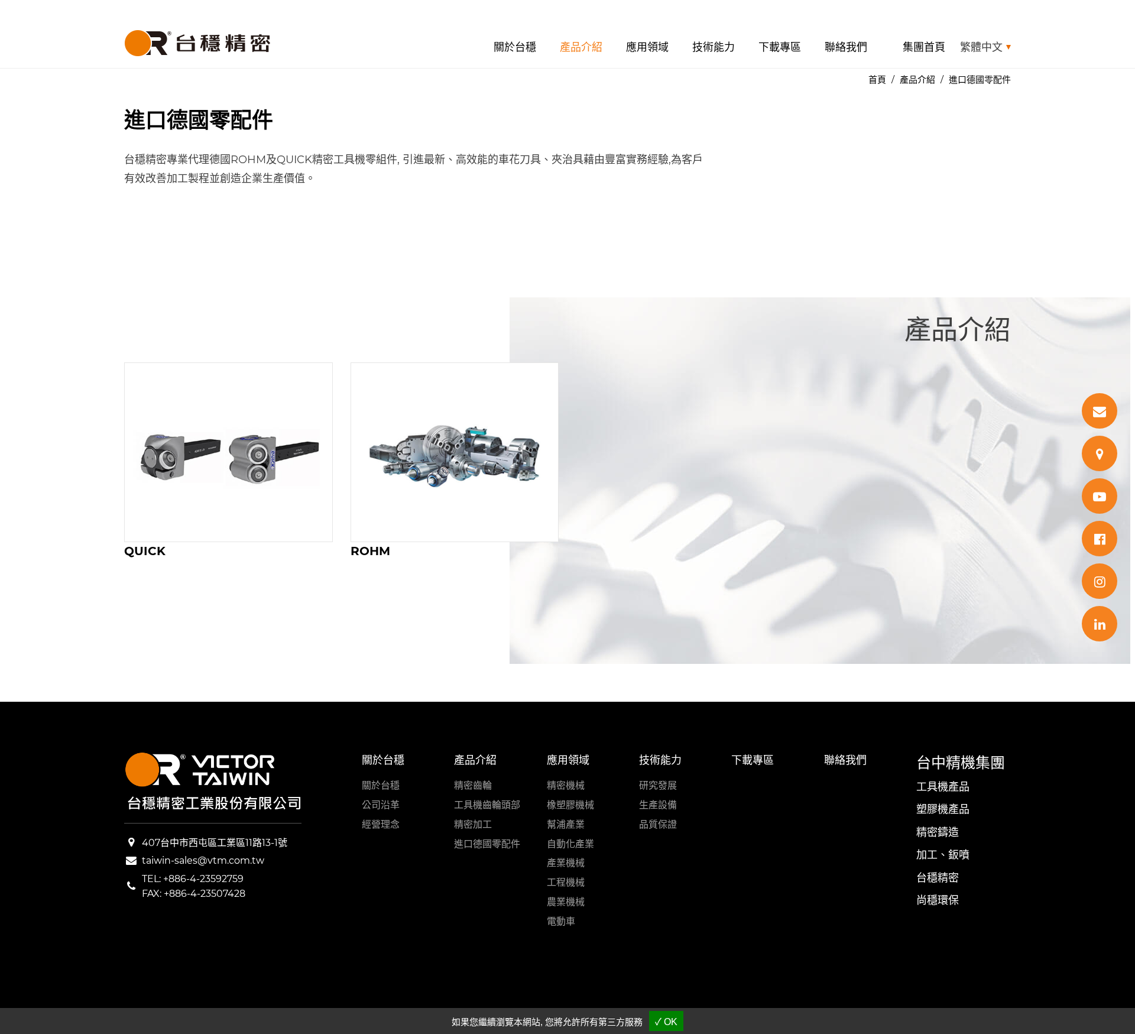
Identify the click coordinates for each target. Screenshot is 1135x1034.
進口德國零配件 (487, 844)
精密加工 (473, 824)
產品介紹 (581, 47)
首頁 (877, 79)
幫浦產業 (566, 824)
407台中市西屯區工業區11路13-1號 (214, 842)
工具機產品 (942, 786)
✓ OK (666, 1022)
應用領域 (647, 47)
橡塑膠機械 (570, 805)
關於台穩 (515, 47)
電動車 (561, 921)
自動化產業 (570, 844)
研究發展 (658, 785)
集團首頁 (924, 47)
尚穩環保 (937, 900)
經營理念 (381, 824)
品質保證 (658, 824)
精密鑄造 (937, 832)
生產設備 (658, 805)
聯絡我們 (846, 47)
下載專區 (779, 47)
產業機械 (566, 862)
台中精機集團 (960, 763)
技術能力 (713, 47)
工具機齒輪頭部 (487, 805)
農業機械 (566, 901)
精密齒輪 (473, 785)
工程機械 (566, 882)
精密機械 (566, 785)
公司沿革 (381, 805)
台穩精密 (937, 877)
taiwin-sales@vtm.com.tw (203, 860)
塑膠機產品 (942, 809)
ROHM (370, 551)
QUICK (145, 551)
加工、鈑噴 (942, 854)
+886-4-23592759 (203, 878)
